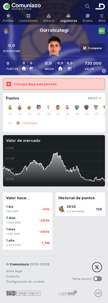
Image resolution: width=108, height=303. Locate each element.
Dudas (88, 21)
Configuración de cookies (25, 281)
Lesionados (28, 21)
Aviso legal (14, 271)
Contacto (13, 276)
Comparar (95, 48)
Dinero (48, 21)
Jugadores (68, 21)
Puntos (8, 21)
